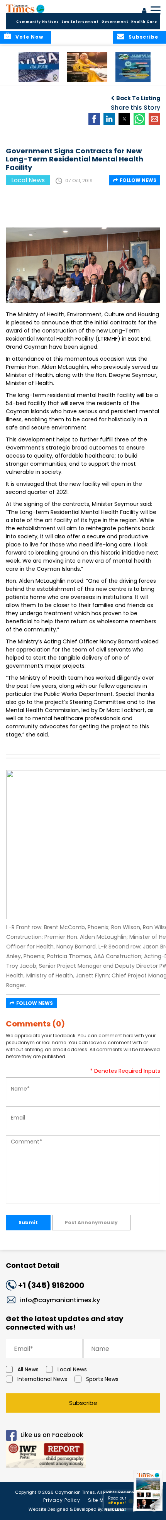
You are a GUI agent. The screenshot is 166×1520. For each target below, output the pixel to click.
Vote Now (29, 37)
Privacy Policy (61, 1500)
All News (28, 1369)
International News (42, 1379)
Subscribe (83, 1403)
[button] (39, 67)
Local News (72, 1369)
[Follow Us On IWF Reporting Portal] (83, 1456)
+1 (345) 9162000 (51, 1285)
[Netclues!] (115, 1509)
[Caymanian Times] (25, 8)
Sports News (102, 1379)
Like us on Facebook (51, 1435)
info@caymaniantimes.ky (60, 1300)
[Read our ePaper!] (148, 1511)
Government (115, 22)
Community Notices (37, 22)
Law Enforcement (80, 22)
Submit (28, 1222)
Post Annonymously (91, 1222)
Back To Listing (138, 98)
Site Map (99, 1500)
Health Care (144, 22)
